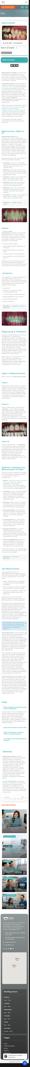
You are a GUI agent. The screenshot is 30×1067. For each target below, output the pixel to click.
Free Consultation (9, 7)
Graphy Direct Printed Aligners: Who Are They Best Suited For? (14, 848)
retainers (13, 504)
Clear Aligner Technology (13, 889)
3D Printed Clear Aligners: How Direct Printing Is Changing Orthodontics (13, 870)
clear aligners (20, 111)
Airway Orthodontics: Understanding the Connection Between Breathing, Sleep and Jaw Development (13, 821)
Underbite (13, 182)
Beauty (5, 895)
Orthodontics (17, 43)
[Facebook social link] (4, 949)
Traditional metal (13, 480)
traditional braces (7, 111)
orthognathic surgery (15, 533)
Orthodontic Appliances (9, 836)
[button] (25, 60)
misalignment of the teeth (13, 357)
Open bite (13, 188)
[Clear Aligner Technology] (14, 884)
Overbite (12, 177)
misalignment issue (8, 138)
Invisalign (23, 502)
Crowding (13, 163)
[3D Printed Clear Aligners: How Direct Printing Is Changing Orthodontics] (14, 867)
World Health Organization (13, 89)
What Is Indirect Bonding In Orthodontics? (13, 905)
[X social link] (6, 949)
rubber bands (14, 487)
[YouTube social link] (10, 949)
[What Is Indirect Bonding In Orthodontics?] (14, 901)
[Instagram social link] (8, 949)
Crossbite (13, 195)
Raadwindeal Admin (9, 827)
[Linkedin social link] (13, 949)
